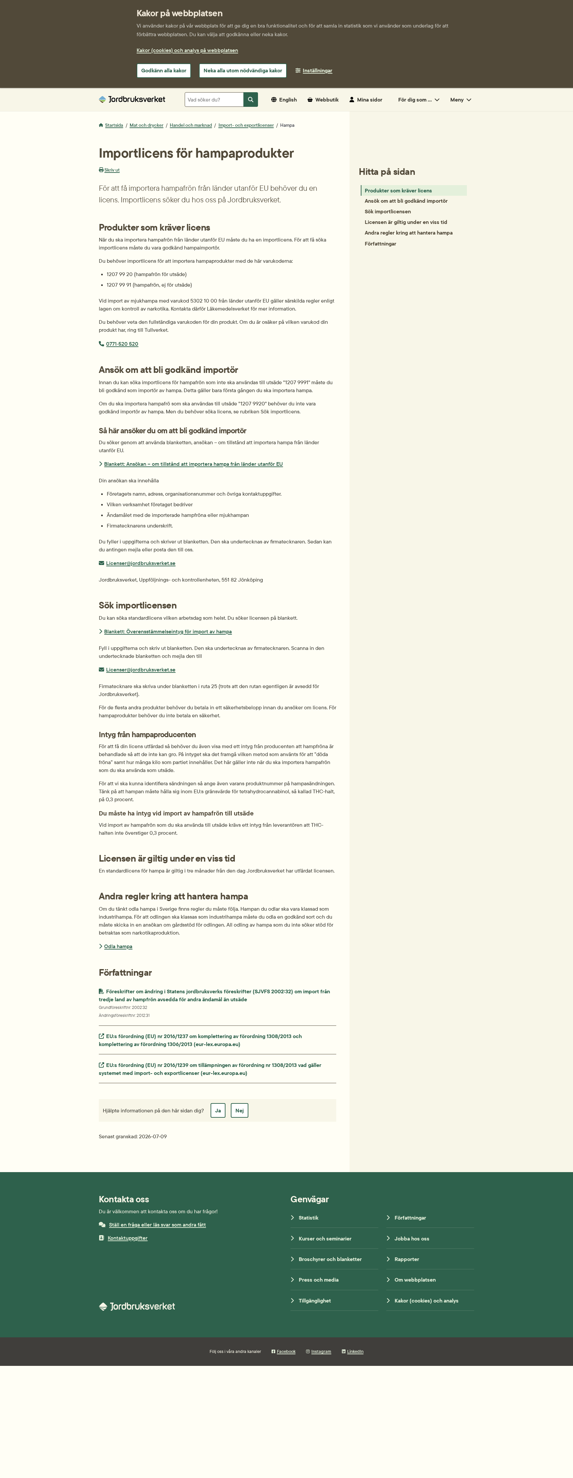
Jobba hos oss (412, 1238)
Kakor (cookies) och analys (427, 1300)
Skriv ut (112, 170)
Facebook (286, 1351)
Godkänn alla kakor (163, 70)
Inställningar (317, 70)
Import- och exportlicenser (246, 125)
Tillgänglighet (315, 1300)
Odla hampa (118, 946)
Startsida (114, 125)
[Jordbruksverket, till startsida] (132, 99)
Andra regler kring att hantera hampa (409, 233)
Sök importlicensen (388, 211)
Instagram (321, 1351)
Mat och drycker (146, 125)
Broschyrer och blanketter (330, 1259)
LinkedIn (355, 1351)
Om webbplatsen (415, 1279)
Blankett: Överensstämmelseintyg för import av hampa (168, 631)
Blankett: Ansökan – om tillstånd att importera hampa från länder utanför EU (193, 463)
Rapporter (407, 1259)
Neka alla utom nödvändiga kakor (243, 70)
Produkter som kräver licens (398, 190)
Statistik (308, 1217)
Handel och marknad (191, 125)
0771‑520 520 (122, 343)
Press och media (319, 1279)
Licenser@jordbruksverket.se (140, 562)
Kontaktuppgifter (128, 1237)
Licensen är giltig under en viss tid (406, 222)
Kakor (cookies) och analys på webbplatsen (187, 50)
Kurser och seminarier (325, 1238)
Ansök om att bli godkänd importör (406, 201)
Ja (218, 1110)
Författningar (380, 243)
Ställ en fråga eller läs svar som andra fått (157, 1224)
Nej (239, 1110)
